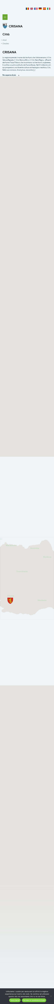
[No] (51, 996)
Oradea (6, 43)
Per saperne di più (9, 75)
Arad (5, 40)
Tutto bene (14, 1000)
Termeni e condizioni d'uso (34, 1000)
